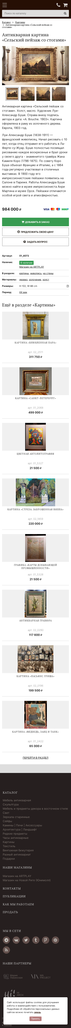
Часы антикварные (15, 837)
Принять (35, 1018)
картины (24, 273)
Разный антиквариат (17, 854)
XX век (23, 292)
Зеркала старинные (16, 817)
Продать (10, 912)
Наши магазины (17, 867)
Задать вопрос (37, 241)
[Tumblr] (35, 940)
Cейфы (7, 821)
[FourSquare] (45, 940)
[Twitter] (26, 940)
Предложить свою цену (37, 232)
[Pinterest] (55, 940)
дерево (23, 279)
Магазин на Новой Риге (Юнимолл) (27, 880)
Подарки (9, 858)
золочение (35, 279)
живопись (36, 273)
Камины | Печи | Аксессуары (22, 825)
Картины (8, 842)
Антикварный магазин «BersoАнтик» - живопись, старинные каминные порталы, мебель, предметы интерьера (23, 5)
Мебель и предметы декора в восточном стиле (35, 808)
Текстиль (9, 846)
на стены (48, 273)
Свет (6, 812)
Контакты (12, 888)
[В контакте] (16, 940)
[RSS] (6, 950)
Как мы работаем (18, 904)
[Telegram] (6, 940)
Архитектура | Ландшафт (20, 829)
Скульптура (11, 804)
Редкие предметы (15, 833)
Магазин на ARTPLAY (31, 267)
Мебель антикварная (17, 800)
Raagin (8, 1024)
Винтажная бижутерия (18, 850)
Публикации (14, 896)
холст (46, 279)
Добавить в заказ (36, 222)
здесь (37, 1012)
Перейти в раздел (35, 757)
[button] (65, 65)
